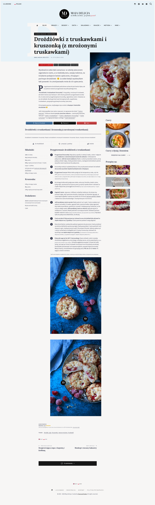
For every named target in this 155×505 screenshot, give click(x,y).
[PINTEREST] (139, 4)
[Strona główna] (37, 25)
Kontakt (81, 490)
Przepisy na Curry (118, 155)
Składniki (85, 25)
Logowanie (60, 490)
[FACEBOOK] (146, 4)
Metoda (107, 25)
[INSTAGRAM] (135, 4)
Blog (45, 25)
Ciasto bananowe (70, 118)
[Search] (151, 4)
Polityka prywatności (95, 490)
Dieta (74, 25)
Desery (64, 25)
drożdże (46, 433)
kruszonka (55, 433)
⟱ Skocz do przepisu (64, 65)
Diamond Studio (82, 494)
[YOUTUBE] (143, 4)
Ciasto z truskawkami (51, 116)
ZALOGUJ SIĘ (76, 427)
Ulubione (7, 4)
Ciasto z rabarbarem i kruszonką (68, 116)
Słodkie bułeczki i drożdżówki (45, 34)
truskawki (71, 433)
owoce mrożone (62, 433)
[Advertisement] (118, 239)
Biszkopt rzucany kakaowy (86, 448)
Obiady (54, 25)
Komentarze (74, 65)
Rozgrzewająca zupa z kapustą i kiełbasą (52, 449)
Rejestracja (71, 490)
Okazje (96, 25)
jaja (50, 433)
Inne (117, 25)
